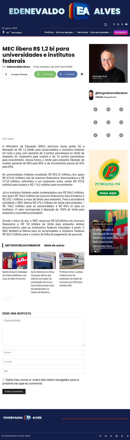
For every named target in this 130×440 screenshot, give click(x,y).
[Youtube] (126, 24)
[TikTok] (111, 436)
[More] (81, 74)
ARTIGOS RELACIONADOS (22, 245)
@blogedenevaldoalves (111, 93)
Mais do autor (54, 245)
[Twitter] (122, 24)
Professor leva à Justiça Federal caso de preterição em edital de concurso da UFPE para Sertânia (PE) (71, 279)
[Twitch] (116, 436)
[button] (105, 24)
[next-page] (10, 299)
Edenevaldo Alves (18, 66)
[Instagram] (118, 24)
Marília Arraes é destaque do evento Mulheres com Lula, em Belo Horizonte (14, 275)
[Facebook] (114, 24)
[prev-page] (4, 299)
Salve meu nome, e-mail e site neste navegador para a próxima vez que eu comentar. (40, 381)
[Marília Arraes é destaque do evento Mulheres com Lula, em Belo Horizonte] (14, 260)
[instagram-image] (95, 109)
